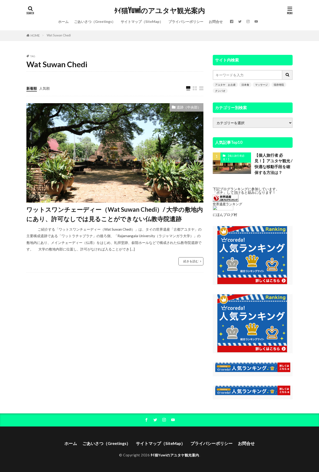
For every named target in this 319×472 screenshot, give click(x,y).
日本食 (245, 84)
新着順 (31, 88)
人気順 (44, 88)
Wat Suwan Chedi (59, 35)
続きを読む (190, 261)
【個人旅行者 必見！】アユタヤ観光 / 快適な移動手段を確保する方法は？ (273, 164)
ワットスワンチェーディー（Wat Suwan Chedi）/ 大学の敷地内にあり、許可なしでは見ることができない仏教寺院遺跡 (114, 214)
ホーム (63, 21)
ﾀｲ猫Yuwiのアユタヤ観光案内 (159, 10)
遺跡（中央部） (189, 107)
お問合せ (216, 21)
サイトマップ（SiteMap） (142, 21)
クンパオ (220, 90)
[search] (287, 75)
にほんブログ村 (225, 214)
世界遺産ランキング (227, 204)
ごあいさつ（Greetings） (94, 21)
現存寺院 (279, 84)
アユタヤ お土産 (225, 84)
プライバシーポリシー (185, 21)
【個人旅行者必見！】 (234, 157)
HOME (35, 35)
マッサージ (261, 84)
